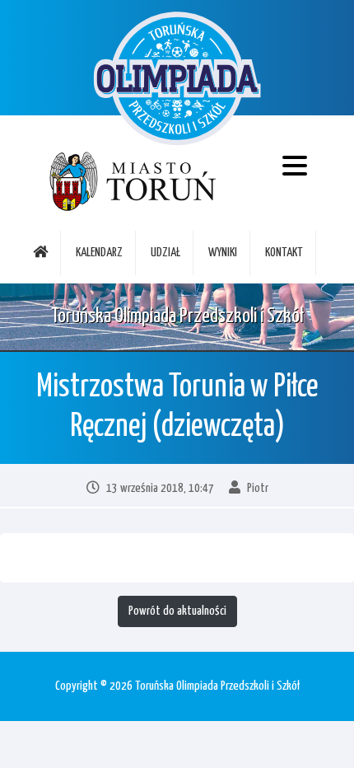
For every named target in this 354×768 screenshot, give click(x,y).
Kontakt (284, 252)
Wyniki (222, 252)
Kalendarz (99, 252)
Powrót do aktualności (177, 611)
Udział (165, 252)
